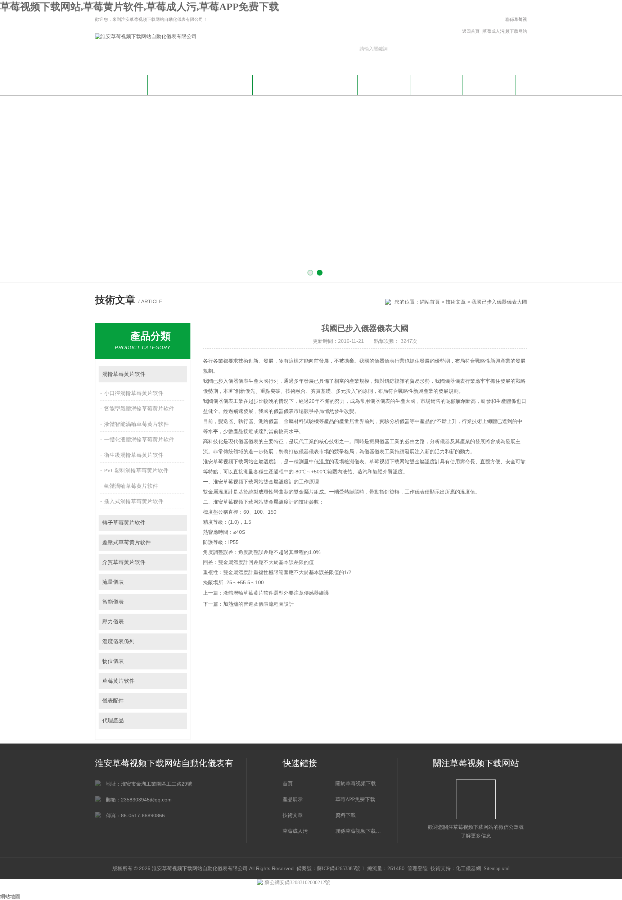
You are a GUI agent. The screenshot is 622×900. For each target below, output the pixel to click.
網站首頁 (121, 84)
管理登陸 (417, 868)
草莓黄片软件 (118, 681)
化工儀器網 (468, 868)
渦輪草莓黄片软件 (123, 374)
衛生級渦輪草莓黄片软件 (133, 455)
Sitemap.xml (497, 868)
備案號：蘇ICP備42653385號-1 (330, 868)
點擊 (178, 374)
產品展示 (278, 84)
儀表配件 (113, 701)
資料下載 (384, 84)
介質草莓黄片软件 (123, 562)
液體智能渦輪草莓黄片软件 (136, 424)
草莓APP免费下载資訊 (226, 88)
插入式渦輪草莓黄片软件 (133, 501)
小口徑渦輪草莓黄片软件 (133, 393)
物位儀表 (113, 661)
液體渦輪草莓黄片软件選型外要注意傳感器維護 (276, 593)
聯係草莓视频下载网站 (516, 25)
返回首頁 (470, 31)
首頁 (288, 783)
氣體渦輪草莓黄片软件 (131, 486)
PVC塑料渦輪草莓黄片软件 (136, 470)
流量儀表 (113, 582)
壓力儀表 (113, 621)
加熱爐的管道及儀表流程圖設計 (258, 604)
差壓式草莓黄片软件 (126, 542)
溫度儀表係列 (118, 641)
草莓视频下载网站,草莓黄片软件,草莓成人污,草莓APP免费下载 (139, 6)
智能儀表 (113, 602)
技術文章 (331, 84)
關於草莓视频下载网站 (174, 88)
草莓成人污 (493, 31)
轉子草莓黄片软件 (123, 523)
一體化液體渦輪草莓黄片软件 (139, 439)
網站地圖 (10, 896)
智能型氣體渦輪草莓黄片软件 (139, 409)
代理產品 (113, 720)
